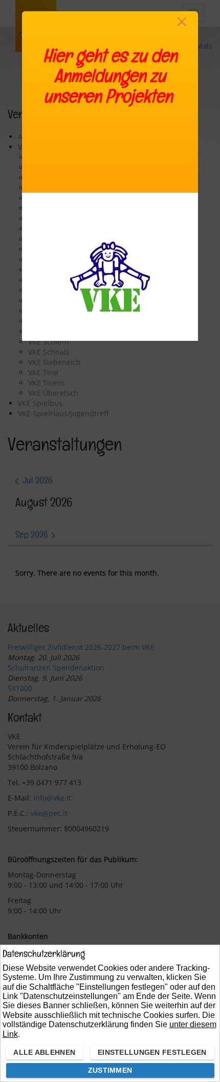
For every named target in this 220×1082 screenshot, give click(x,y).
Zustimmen (110, 1070)
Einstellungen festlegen (152, 1052)
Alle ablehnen (44, 1052)
